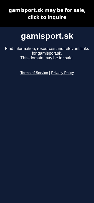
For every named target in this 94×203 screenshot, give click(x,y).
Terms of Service (34, 73)
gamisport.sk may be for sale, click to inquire (47, 14)
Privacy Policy (62, 73)
